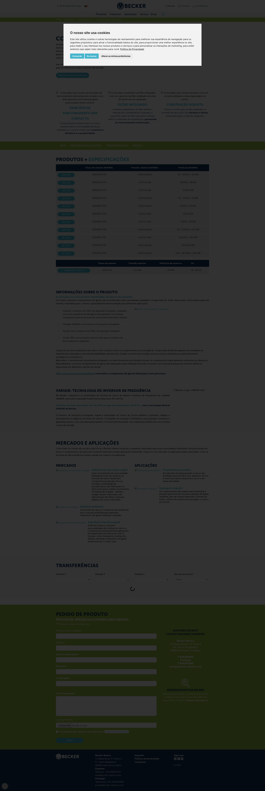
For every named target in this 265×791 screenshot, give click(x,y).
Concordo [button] (77, 56)
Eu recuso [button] (91, 56)
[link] (132, 49)
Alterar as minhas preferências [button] (115, 56)
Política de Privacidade (132, 49)
